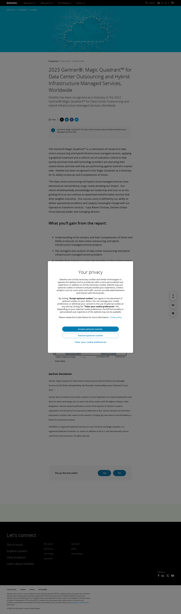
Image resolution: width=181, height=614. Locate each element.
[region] (90, 307)
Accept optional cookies (90, 329)
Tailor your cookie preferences (90, 342)
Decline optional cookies (90, 335)
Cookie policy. (116, 317)
